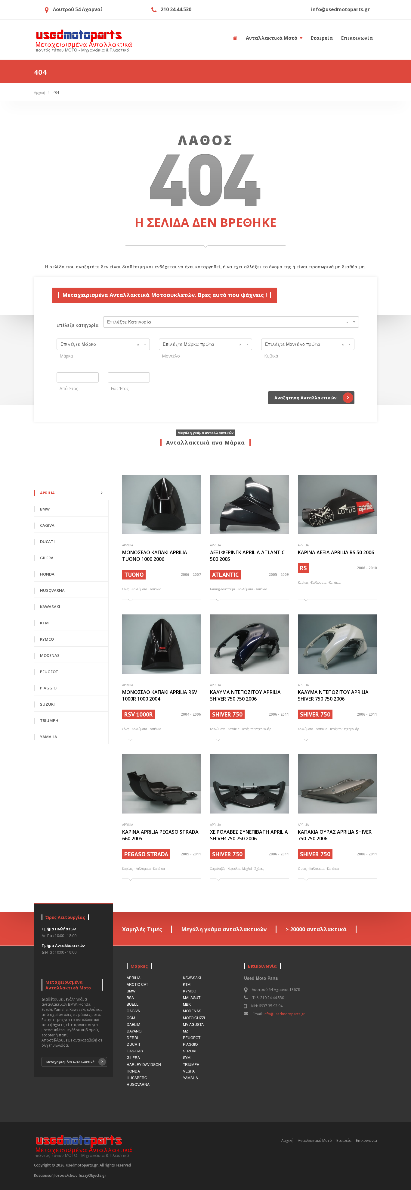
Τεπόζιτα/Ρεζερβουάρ (256, 729)
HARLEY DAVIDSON (144, 1064)
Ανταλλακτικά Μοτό (272, 38)
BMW (131, 990)
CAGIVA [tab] (47, 525)
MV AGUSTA (193, 1024)
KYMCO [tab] (47, 639)
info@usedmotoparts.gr (284, 1014)
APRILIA (134, 977)
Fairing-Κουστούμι (222, 589)
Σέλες (125, 589)
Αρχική (39, 92)
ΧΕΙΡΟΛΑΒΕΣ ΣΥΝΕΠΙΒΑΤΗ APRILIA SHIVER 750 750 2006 (249, 835)
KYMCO (189, 990)
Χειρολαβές (217, 869)
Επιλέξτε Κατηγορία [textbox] (227, 322)
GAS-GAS (135, 1050)
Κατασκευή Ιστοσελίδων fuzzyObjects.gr (70, 1175)
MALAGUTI (192, 997)
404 (56, 92)
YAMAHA (190, 1077)
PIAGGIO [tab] (48, 688)
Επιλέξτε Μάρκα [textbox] (99, 344)
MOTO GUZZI (194, 1017)
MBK (187, 1004)
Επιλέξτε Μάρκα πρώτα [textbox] (202, 344)
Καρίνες (303, 582)
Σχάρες (259, 869)
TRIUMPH (191, 1064)
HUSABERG (137, 1077)
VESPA (189, 1070)
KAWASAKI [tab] (50, 606)
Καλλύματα (139, 589)
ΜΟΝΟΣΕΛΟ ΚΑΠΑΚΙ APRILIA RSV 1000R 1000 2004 (159, 695)
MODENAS (192, 1010)
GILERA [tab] (47, 558)
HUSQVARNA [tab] (52, 590)
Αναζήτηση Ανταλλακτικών (305, 398)
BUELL (132, 1004)
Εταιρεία (322, 38)
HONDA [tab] (47, 574)
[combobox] (231, 322)
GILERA (133, 1057)
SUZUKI (189, 1050)
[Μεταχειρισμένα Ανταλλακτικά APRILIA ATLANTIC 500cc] (249, 504)
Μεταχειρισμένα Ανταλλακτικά (70, 1062)
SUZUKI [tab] (47, 704)
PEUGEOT (191, 1037)
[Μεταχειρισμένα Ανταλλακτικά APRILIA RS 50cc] (337, 504)
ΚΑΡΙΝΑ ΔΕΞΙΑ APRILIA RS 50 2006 (336, 552)
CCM (131, 1017)
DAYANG (134, 1030)
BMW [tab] (45, 509)
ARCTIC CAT (137, 984)
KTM (186, 984)
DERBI (132, 1037)
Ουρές (302, 869)
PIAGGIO (190, 1044)
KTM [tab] (44, 623)
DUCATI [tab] (47, 541)
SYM (186, 1057)
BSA (130, 997)
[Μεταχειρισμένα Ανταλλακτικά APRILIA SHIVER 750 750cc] (249, 644)
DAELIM (133, 1024)
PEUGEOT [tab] (49, 671)
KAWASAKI (192, 977)
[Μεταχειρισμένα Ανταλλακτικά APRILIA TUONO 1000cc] (161, 504)
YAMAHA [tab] (48, 736)
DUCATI (133, 1044)
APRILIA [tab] (47, 492)
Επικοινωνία (357, 38)
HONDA (133, 1070)
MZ (185, 1030)
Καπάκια (155, 589)
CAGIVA (133, 1010)
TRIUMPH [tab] (49, 720)
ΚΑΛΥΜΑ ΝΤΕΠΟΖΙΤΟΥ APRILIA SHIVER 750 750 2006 (245, 695)
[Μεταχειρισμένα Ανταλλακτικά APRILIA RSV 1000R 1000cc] (161, 644)
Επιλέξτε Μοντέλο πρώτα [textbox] (304, 344)
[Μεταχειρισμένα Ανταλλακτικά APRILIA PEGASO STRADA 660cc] (161, 784)
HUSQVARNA (138, 1084)
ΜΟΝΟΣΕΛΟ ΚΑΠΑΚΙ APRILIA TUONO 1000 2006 (154, 555)
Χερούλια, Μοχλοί (240, 869)
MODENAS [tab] (50, 655)
